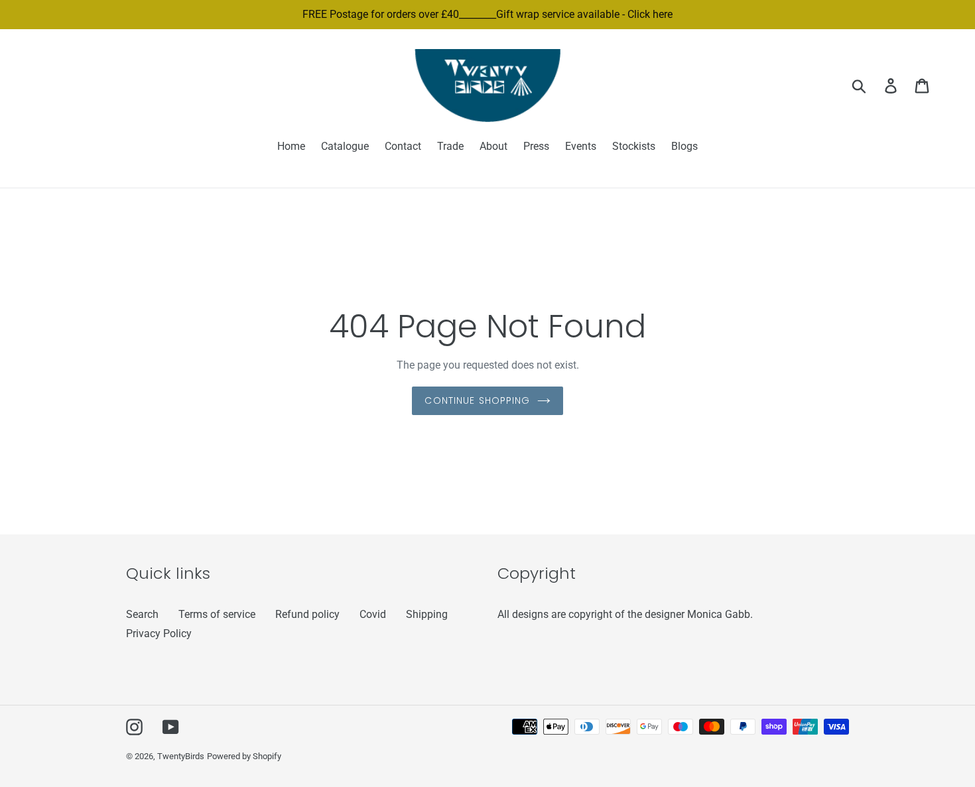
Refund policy (307, 614)
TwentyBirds (180, 756)
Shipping (427, 614)
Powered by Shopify (244, 756)
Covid (372, 614)
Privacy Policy (159, 633)
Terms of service (216, 614)
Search (142, 614)
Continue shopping (477, 400)
